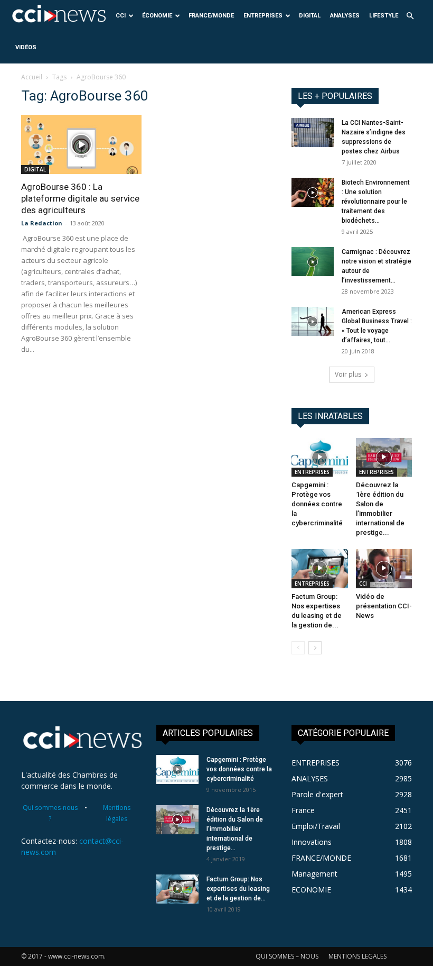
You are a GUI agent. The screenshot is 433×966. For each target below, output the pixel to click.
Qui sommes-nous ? (50, 813)
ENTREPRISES (263, 15)
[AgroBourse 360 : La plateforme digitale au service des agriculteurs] (81, 144)
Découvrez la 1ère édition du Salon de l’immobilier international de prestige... (234, 829)
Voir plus (348, 374)
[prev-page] (298, 647)
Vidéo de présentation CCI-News (384, 606)
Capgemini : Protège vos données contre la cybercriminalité (317, 504)
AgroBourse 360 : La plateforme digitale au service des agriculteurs (80, 198)
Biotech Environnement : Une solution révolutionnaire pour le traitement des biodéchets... (376, 201)
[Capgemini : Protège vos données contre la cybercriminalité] (319, 457)
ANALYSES (345, 15)
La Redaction (41, 223)
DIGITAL (310, 15)
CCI (121, 15)
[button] (409, 16)
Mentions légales (116, 813)
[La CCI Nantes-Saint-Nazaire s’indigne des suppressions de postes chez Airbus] (312, 132)
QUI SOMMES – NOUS (287, 956)
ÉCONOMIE (157, 15)
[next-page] (315, 647)
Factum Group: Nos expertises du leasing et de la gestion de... (238, 889)
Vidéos (25, 47)
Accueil (31, 76)
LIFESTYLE (383, 15)
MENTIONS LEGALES (357, 956)
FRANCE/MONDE (211, 15)
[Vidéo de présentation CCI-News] (384, 568)
